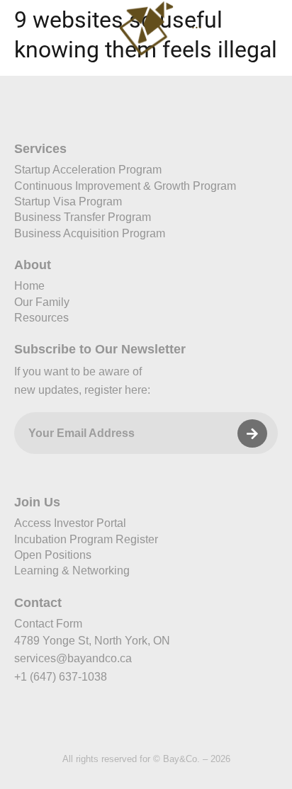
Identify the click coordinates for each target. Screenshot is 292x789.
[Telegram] (171, 725)
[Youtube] (220, 725)
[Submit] (252, 433)
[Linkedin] (71, 725)
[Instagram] (121, 725)
